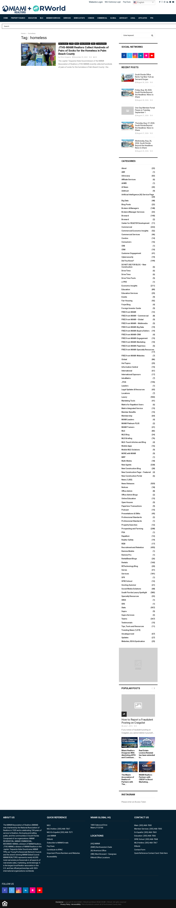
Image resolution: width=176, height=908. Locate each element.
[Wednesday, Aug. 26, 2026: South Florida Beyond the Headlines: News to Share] (127, 144)
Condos (91, 18)
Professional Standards (131, 517)
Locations (125, 393)
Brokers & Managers (130, 208)
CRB (123, 246)
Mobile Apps (126, 446)
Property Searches (129, 525)
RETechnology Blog (129, 566)
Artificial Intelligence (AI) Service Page (137, 195)
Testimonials (126, 623)
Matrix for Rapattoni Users (132, 405)
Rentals (124, 562)
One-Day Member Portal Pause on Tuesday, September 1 (145, 110)
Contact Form (139, 850)
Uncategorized (127, 634)
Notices (124, 487)
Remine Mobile (127, 551)
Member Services (53, 18)
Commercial (102, 18)
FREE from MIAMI (128, 312)
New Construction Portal (131, 476)
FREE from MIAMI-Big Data (132, 327)
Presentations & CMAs (130, 514)
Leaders (124, 386)
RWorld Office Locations (100, 857)
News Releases (85, 43)
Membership (126, 416)
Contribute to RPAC (55, 850)
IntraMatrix (126, 378)
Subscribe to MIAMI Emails (57, 843)
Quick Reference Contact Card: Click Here (151, 853)
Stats (93, 43)
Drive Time (126, 271)
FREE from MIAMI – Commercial (135, 316)
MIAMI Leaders (127, 420)
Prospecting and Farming (132, 529)
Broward (125, 216)
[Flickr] (32, 890)
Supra (124, 611)
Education (32, 18)
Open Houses (127, 502)
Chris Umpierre (65, 57)
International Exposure (131, 374)
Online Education (128, 498)
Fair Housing (126, 301)
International (126, 371)
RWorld (50, 839)
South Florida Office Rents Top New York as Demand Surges (144, 77)
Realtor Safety (127, 540)
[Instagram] (19, 890)
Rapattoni (125, 536)
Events (124, 297)
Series (124, 570)
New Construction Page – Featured (136, 472)
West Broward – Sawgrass (105, 854)
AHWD (124, 183)
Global (113, 18)
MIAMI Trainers (127, 427)
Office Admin (126, 491)
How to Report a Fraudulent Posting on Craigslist (137, 721)
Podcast (125, 510)
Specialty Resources (130, 596)
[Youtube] (39, 890)
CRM (123, 250)
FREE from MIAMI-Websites (133, 356)
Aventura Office (100, 851)
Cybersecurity (127, 257)
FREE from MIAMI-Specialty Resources (137, 350)
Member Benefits (128, 412)
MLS (41, 18)
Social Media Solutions (131, 589)
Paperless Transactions (131, 506)
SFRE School (126, 581)
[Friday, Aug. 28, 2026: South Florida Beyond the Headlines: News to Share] (127, 93)
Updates (124, 638)
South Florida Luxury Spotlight (134, 592)
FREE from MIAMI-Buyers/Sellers (135, 331)
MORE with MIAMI (128, 453)
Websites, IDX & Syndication (133, 641)
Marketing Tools (128, 401)
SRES (123, 600)
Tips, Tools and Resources (132, 626)
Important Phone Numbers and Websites (63, 853)
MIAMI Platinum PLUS (130, 423)
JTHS (71, 43)
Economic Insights (129, 286)
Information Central (129, 367)
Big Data (124, 201)
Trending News (101, 43)
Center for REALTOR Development (135, 223)
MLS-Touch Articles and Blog (133, 442)
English (140, 2)
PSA (123, 532)
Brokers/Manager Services (132, 212)
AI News (124, 187)
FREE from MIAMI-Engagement (134, 338)
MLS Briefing (126, 438)
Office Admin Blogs (129, 495)
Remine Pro (126, 555)
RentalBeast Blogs (129, 559)
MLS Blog (125, 435)
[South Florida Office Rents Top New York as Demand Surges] (127, 77)
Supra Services (127, 615)
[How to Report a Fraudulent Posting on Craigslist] (138, 705)
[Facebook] (5, 890)
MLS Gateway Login (113, 2)
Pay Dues (127, 2)
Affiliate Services (128, 179)
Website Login (96, 2)
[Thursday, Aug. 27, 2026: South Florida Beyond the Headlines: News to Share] (127, 126)
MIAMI (97, 844)
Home (5, 18)
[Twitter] (12, 890)
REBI (123, 544)
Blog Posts (126, 204)
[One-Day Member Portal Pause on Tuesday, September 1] (127, 111)
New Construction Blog (131, 468)
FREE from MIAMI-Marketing (133, 342)
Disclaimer (59, 902)
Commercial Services (130, 234)
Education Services (129, 293)
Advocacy (123, 18)
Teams (124, 619)
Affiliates (142, 18)
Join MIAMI (51, 836)
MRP (123, 457)
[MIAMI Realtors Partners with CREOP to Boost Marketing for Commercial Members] (147, 766)
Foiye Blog (126, 305)
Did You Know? (63, 43)
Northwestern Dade (104, 847)
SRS (123, 604)
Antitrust (125, 191)
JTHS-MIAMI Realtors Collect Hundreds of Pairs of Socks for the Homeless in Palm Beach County (83, 50)
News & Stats (79, 18)
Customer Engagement (131, 253)
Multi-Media (126, 461)
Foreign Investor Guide (131, 308)
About (123, 168)
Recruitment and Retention (132, 547)
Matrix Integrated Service (132, 408)
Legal (133, 18)
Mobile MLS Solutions (130, 450)
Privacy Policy (65, 904)
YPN (151, 18)
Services (67, 18)
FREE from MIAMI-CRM (131, 335)
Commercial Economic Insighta (134, 231)
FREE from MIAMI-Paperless (133, 346)
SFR (123, 577)
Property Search (18, 18)
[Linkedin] (25, 890)
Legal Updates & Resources (133, 390)
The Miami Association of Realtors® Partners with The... (127, 779)
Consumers (126, 242)
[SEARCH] (152, 35)
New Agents (126, 465)
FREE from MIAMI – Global (132, 319)
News (76, 43)
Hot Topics (126, 363)
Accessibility (52, 857)
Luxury (124, 397)
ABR (123, 172)
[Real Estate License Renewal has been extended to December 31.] (147, 742)
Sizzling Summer (128, 585)
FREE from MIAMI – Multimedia (134, 323)
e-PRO (124, 282)
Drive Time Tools (128, 278)
